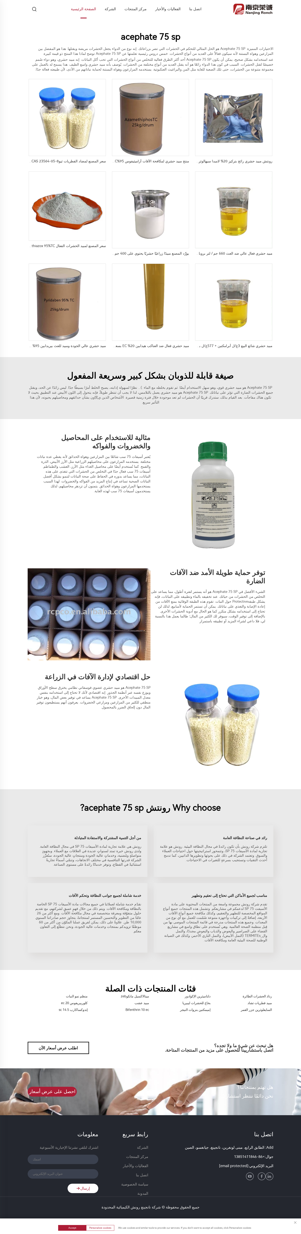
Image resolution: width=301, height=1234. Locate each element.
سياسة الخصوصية (134, 1184)
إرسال (85, 1188)
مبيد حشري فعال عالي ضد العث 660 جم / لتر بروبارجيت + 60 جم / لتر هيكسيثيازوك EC (208, 253)
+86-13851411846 (249, 1156)
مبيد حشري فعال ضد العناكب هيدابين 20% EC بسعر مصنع (147, 346)
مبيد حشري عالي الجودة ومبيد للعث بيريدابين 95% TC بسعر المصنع (57, 346)
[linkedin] (269, 1176)
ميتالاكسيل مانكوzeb (135, 996)
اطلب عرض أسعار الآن (58, 1047)
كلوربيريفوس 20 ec (74, 1003)
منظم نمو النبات (77, 996)
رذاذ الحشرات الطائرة (257, 996)
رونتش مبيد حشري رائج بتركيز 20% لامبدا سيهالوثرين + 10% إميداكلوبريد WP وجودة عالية (206, 161)
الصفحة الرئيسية (83, 9)
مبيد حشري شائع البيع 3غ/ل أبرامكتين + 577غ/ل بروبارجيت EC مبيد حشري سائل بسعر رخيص (203, 346)
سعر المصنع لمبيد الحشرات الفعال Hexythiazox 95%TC (65, 246)
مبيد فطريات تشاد (260, 1003)
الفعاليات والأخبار (168, 9)
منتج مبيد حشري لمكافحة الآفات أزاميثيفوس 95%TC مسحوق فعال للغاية (136, 161)
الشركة (110, 9)
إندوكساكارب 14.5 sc (73, 1010)
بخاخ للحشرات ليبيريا (196, 1003)
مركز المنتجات (135, 9)
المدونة (142, 1193)
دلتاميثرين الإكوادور (197, 996)
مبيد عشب (142, 1003)
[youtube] (250, 1176)
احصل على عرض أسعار (52, 1091)
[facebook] (262, 1176)
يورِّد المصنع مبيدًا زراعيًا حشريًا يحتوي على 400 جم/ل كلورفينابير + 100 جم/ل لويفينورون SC (121, 253)
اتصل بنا (195, 9)
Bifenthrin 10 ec (137, 1010)
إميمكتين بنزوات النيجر (195, 1010)
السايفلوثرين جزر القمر (256, 1010)
